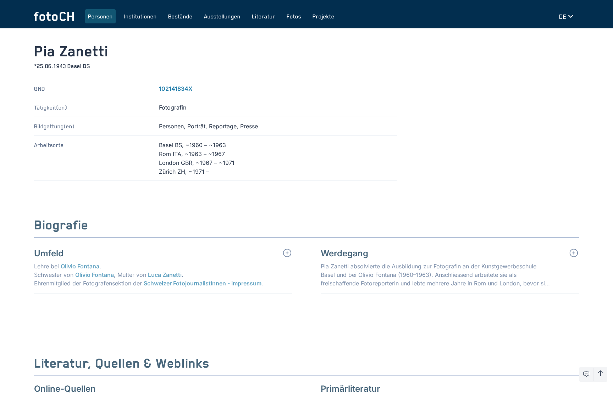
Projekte (324, 16)
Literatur (263, 16)
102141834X (176, 88)
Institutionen (140, 16)
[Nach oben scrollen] (600, 374)
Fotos (294, 16)
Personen (100, 16)
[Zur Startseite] (54, 16)
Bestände (180, 16)
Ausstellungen (222, 16)
